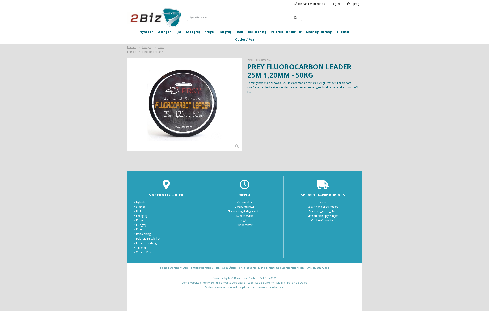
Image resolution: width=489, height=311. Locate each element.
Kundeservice (244, 216)
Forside (131, 47)
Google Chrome (265, 282)
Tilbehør (342, 32)
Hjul (178, 32)
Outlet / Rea (244, 39)
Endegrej (193, 32)
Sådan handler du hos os (309, 4)
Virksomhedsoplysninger (323, 216)
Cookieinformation (322, 220)
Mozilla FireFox (285, 282)
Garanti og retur (244, 206)
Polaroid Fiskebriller (286, 32)
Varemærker (244, 202)
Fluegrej (224, 32)
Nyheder (146, 32)
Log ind (336, 4)
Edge (250, 282)
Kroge (209, 32)
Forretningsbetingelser (323, 211)
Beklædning (257, 32)
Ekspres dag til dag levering (244, 211)
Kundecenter (244, 225)
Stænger (164, 32)
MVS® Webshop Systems (244, 278)
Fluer (239, 32)
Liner (161, 47)
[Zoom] (184, 104)
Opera (303, 282)
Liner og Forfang (319, 32)
